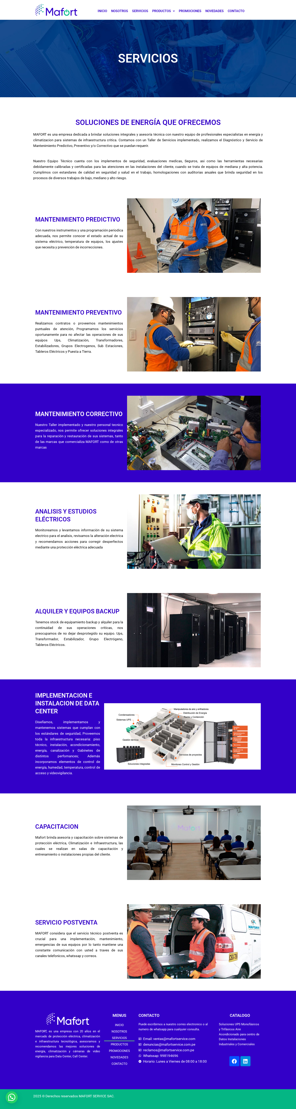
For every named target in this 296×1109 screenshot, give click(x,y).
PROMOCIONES (190, 11)
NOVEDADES (214, 11)
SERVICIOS (140, 11)
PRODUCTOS (161, 11)
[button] (163, 11)
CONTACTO (236, 11)
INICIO (102, 11)
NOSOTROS (119, 11)
